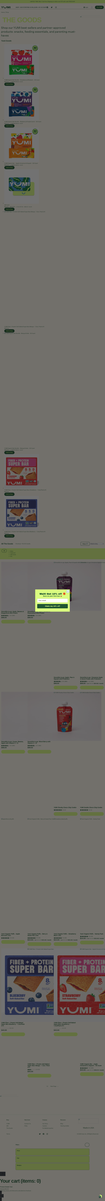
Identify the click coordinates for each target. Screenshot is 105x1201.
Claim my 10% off (52, 606)
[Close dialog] (67, 591)
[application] (100, 1196)
